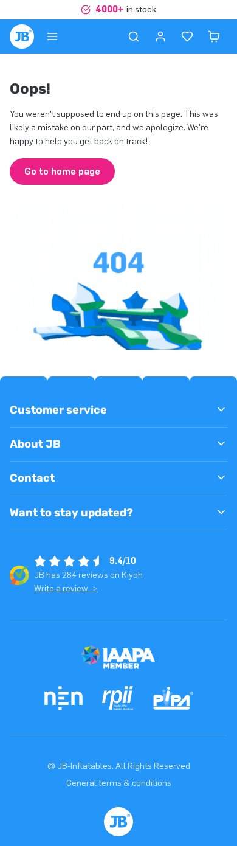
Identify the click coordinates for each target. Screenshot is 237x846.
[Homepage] (22, 36)
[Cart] (214, 36)
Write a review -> (66, 588)
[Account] (160, 36)
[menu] (52, 36)
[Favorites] (187, 36)
